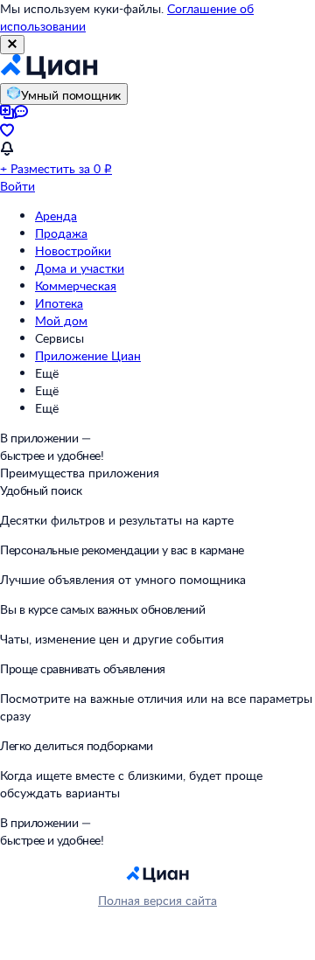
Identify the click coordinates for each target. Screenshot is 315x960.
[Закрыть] (12, 44)
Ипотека (59, 303)
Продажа (61, 233)
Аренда (56, 215)
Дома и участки (79, 268)
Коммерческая (75, 285)
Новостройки (73, 250)
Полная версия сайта (157, 900)
